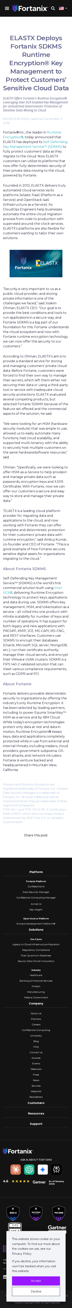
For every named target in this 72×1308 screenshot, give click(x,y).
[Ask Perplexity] (56, 1169)
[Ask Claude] (15, 1169)
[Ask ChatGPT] (29, 1169)
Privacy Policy (21, 1253)
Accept (36, 1281)
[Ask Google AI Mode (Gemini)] (43, 1169)
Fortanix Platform (36, 881)
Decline (36, 1291)
